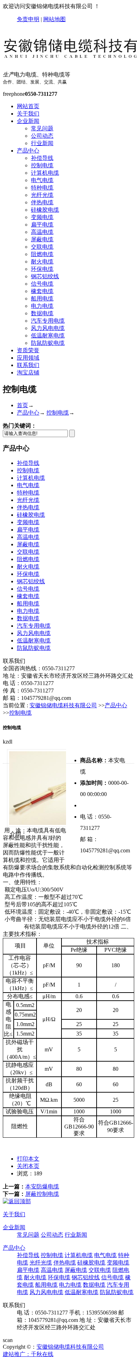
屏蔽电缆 (42, 239)
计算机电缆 (45, 173)
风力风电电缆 (48, 328)
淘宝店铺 (28, 372)
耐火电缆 (42, 262)
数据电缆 (42, 313)
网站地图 (54, 19)
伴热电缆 (42, 202)
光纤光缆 (42, 195)
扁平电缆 (42, 225)
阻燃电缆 (42, 254)
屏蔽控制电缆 (42, 1194)
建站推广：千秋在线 (28, 1354)
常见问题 (42, 128)
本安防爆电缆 (42, 1186)
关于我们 (28, 114)
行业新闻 (42, 143)
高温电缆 (42, 232)
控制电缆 (42, 165)
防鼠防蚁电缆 (48, 343)
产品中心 (28, 151)
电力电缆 (42, 306)
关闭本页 (28, 1166)
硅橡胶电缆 (45, 210)
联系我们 (28, 365)
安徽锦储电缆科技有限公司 (63, 705)
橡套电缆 (42, 291)
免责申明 (28, 19)
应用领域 (28, 358)
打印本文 (28, 1159)
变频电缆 (42, 217)
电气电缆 (42, 180)
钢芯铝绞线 (45, 276)
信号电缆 (42, 284)
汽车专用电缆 (48, 321)
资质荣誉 (28, 350)
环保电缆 (42, 269)
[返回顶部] (17, 1201)
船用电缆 (42, 299)
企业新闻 (28, 121)
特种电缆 (42, 188)
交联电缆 (42, 247)
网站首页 (28, 106)
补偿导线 (42, 158)
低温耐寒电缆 (48, 335)
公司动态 (42, 136)
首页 (22, 405)
